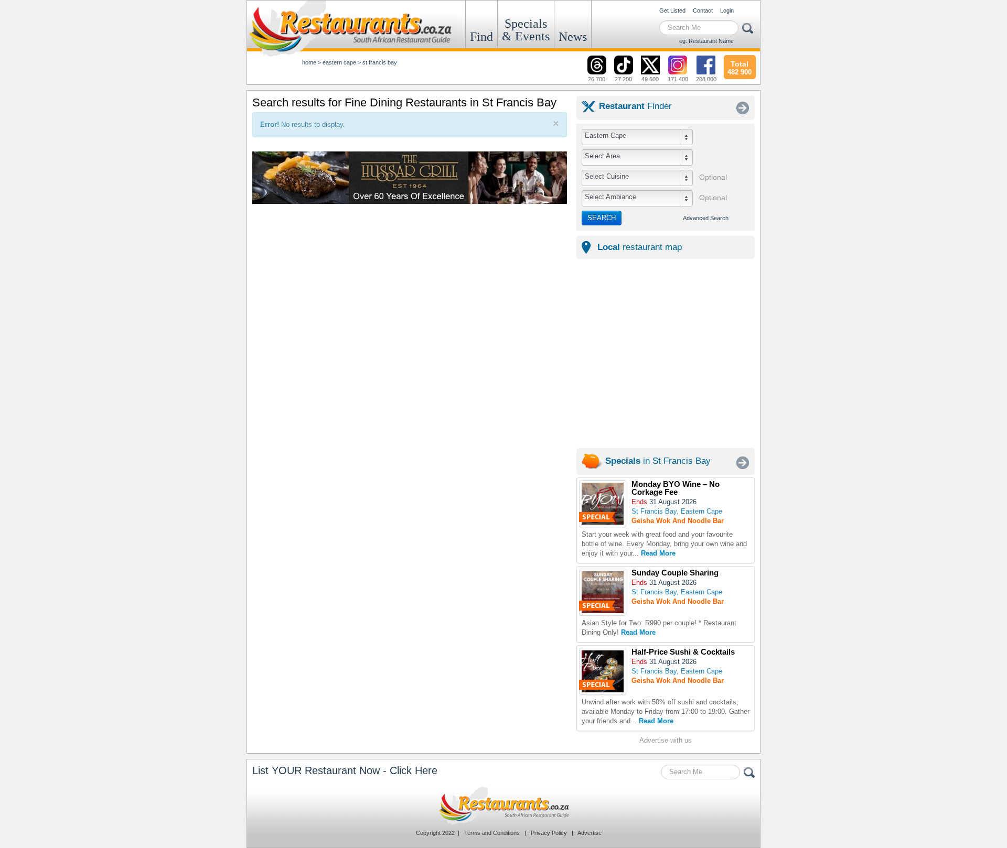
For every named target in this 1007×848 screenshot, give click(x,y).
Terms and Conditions (492, 833)
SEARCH (601, 218)
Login (727, 10)
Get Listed (672, 10)
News (573, 36)
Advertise (589, 833)
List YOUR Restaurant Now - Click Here (344, 770)
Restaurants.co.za (503, 806)
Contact (703, 10)
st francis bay (379, 62)
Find (481, 36)
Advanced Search (706, 218)
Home (309, 62)
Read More (658, 553)
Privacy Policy (549, 833)
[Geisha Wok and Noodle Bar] (602, 503)
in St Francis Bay (658, 461)
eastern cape (339, 62)
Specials (526, 29)
